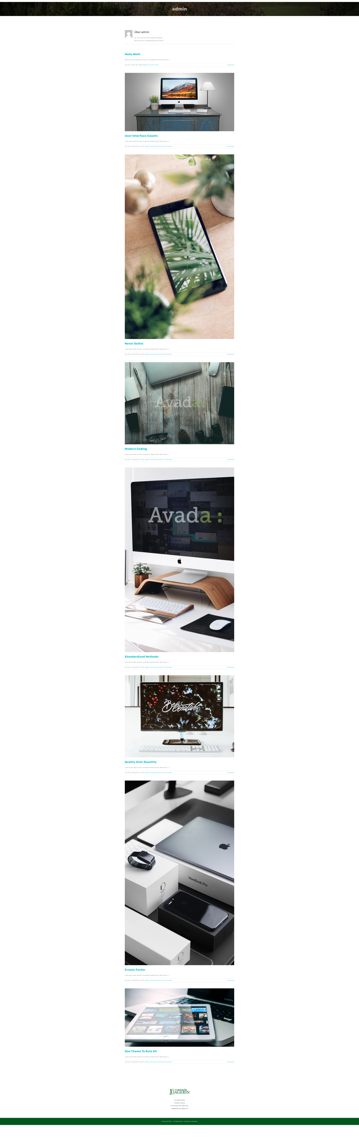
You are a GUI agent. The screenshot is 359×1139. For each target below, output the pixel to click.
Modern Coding (136, 449)
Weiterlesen (230, 65)
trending (159, 146)
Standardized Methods (142, 656)
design (147, 146)
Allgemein (146, 65)
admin (129, 65)
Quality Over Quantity (141, 762)
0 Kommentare (154, 65)
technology (153, 146)
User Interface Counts (141, 135)
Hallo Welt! (132, 54)
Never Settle (134, 343)
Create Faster (135, 969)
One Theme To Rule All (141, 1051)
